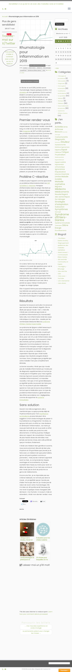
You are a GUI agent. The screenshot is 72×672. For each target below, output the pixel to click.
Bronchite (65, 132)
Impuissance (60, 172)
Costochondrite (61, 137)
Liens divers (62, 283)
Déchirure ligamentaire (62, 147)
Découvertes (62, 81)
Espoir (64, 149)
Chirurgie (57, 134)
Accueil (4, 16)
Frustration (60, 154)
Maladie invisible (61, 177)
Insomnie (65, 174)
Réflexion (61, 103)
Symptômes (23, 70)
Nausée (58, 194)
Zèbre (65, 225)
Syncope (58, 212)
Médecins (39, 68)
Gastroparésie (59, 157)
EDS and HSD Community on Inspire (63, 261)
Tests (43, 70)
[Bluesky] (8, 9)
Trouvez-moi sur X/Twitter (8, 39)
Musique (60, 101)
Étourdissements (60, 230)
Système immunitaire (62, 223)
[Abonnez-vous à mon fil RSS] (3, 9)
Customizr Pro (46, 669)
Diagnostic (61, 83)
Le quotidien (62, 96)
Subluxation (59, 207)
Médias (60, 98)
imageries (26, 131)
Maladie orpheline (60, 183)
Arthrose (59, 129)
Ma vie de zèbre (30, 669)
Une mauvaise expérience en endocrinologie (36, 627)
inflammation (32, 68)
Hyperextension (59, 160)
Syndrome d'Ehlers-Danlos (34, 70)
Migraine (58, 186)
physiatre (23, 92)
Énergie (58, 228)
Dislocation (57, 142)
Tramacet (58, 225)
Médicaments (62, 191)
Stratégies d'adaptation (61, 203)
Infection (58, 174)
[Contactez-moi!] (6, 9)
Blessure (58, 132)
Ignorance (60, 169)
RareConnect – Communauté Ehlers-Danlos (63, 254)
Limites (58, 176)
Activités (59, 126)
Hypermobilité (60, 162)
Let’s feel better (63, 281)
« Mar (57, 68)
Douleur (25, 68)
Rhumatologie (46, 68)
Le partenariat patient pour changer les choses (36, 632)
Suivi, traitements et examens (37, 65)
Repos (67, 197)
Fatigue (65, 152)
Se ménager (60, 199)
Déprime (58, 150)
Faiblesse (58, 152)
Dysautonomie (60, 145)
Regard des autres (61, 195)
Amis (65, 127)
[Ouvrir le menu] (69, 8)
